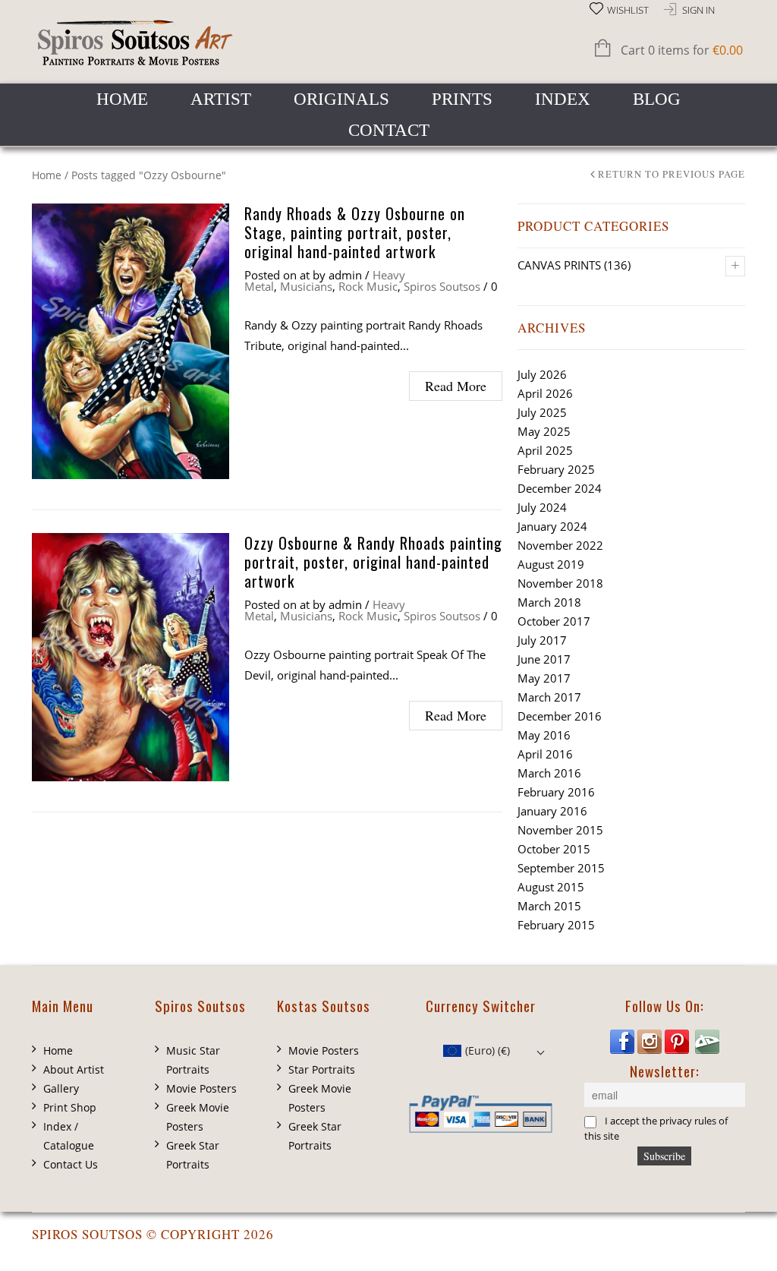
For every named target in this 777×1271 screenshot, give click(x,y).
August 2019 (550, 564)
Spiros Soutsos (442, 286)
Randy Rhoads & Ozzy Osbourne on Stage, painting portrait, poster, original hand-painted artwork (354, 232)
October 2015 (553, 848)
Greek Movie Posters (197, 1117)
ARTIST (220, 99)
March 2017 (549, 697)
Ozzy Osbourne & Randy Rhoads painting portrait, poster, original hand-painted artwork (373, 561)
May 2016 (544, 735)
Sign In (698, 10)
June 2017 (544, 659)
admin (345, 274)
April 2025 (545, 450)
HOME (122, 99)
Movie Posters (201, 1088)
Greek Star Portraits (192, 1155)
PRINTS (462, 99)
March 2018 (549, 602)
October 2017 (553, 621)
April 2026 (545, 393)
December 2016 (559, 716)
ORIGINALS (341, 99)
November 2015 (560, 829)
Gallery (61, 1088)
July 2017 (542, 640)
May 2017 (544, 678)
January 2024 (552, 526)
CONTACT (388, 130)
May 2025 (544, 431)
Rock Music (368, 286)
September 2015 (561, 867)
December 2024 (559, 488)
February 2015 (556, 924)
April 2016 (545, 754)
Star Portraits (321, 1069)
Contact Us (70, 1164)
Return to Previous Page (671, 175)
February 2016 (556, 792)
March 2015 (549, 905)
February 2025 (556, 469)
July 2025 (542, 412)
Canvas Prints (559, 265)
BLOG (657, 99)
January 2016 (552, 810)
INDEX (562, 99)
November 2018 (560, 583)
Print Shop (69, 1107)
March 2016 (549, 773)
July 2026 (542, 374)
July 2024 (542, 507)
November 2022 (560, 545)
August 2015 (550, 886)
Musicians (306, 286)
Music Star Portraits (193, 1060)
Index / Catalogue (68, 1136)
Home (46, 175)
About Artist (73, 1069)
